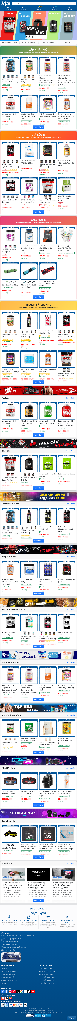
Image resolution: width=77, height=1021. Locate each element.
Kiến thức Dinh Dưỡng (47, 971)
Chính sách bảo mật (8, 974)
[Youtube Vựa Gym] (33, 992)
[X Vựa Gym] (18, 992)
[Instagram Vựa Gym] (10, 992)
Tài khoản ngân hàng (46, 983)
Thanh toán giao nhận (9, 980)
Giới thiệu (4, 968)
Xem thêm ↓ (38, 127)
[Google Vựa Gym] (22, 992)
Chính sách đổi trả (7, 977)
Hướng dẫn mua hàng (47, 977)
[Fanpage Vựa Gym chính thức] (3, 992)
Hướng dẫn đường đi (46, 980)
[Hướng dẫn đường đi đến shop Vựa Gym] (11, 957)
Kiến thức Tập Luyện (46, 974)
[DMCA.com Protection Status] (37, 1015)
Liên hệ (3, 983)
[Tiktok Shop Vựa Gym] (7, 998)
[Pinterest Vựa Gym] (14, 992)
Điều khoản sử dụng (8, 971)
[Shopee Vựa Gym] (3, 998)
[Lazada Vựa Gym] (10, 998)
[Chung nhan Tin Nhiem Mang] (30, 1015)
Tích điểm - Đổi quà (45, 968)
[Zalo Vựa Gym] (25, 992)
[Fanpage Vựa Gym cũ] (7, 992)
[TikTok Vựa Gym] (29, 992)
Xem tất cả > (70, 398)
